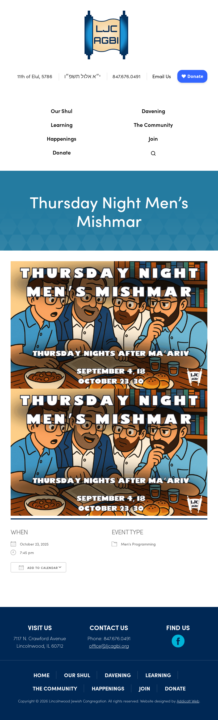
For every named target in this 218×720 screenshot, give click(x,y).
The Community (153, 124)
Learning (62, 124)
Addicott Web (188, 701)
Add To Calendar (42, 567)
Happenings (61, 138)
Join (153, 138)
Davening (153, 110)
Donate (62, 152)
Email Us (161, 76)
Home (41, 675)
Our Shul (61, 110)
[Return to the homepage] (106, 35)
